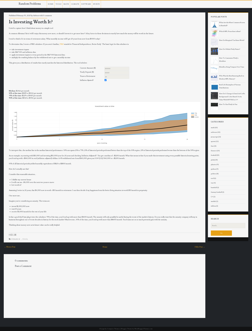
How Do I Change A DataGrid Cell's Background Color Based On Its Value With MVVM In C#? (232, 97)
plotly (213, 160)
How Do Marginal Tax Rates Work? (231, 40)
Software (86, 4)
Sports (96, 4)
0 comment (47, 15)
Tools (58, 4)
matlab (213, 201)
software (214, 132)
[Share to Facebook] (15, 235)
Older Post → (200, 247)
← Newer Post (9, 247)
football (213, 155)
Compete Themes (113, 329)
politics (213, 174)
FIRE (62, 44)
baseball (214, 187)
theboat (36, 15)
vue (212, 183)
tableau (213, 206)
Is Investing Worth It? (31, 22)
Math (66, 4)
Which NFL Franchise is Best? (230, 31)
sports (213, 141)
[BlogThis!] (12, 235)
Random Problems (30, 4)
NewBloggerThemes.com (143, 329)
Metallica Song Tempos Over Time (231, 67)
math (212, 127)
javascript (214, 137)
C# (212, 197)
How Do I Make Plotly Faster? (229, 49)
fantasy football (216, 192)
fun (212, 146)
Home (50, 4)
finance (15, 239)
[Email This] (10, 235)
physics (213, 164)
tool (25, 239)
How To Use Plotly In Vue (228, 104)
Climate (75, 4)
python (213, 169)
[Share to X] (13, 235)
